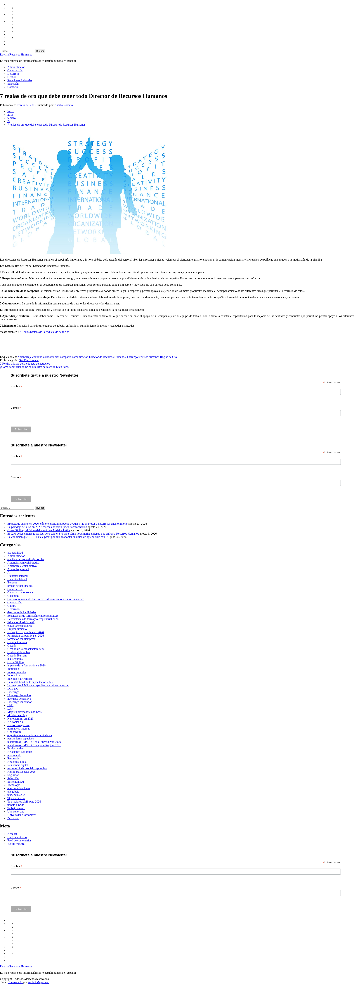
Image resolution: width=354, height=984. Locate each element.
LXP (10, 708)
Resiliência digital (17, 765)
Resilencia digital (17, 761)
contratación (14, 602)
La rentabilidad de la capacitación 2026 (30, 682)
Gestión (11, 77)
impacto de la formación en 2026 (26, 665)
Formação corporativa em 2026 (25, 632)
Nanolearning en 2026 (20, 718)
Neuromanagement (18, 725)
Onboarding (14, 731)
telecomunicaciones (18, 788)
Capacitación (14, 70)
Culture (11, 605)
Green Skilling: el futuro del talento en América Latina (38, 530)
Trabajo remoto (16, 808)
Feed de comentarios (19, 840)
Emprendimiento (17, 628)
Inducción (13, 668)
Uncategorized (15, 811)
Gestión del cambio (18, 652)
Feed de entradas (17, 837)
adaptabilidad (15, 552)
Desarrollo (13, 73)
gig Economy (15, 658)
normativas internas (18, 728)
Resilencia (13, 758)
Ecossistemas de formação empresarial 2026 (32, 619)
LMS (10, 705)
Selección (13, 83)
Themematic (15, 982)
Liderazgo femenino (19, 695)
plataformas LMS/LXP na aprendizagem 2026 (34, 745)
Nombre (16, 386)
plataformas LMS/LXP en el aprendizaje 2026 (34, 741)
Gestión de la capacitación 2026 (25, 648)
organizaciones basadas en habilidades (29, 735)
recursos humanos (148, 356)
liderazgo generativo (19, 698)
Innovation (13, 675)
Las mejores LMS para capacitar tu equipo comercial (38, 685)
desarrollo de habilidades (21, 612)
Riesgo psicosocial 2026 (21, 771)
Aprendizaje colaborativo (22, 565)
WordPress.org (16, 843)
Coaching (13, 595)
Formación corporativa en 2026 (25, 635)
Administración (16, 67)
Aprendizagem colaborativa (23, 562)
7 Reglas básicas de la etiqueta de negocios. (25, 363)
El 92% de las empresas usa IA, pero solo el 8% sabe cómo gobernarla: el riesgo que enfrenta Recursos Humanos (73, 533)
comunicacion (80, 356)
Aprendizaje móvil (18, 569)
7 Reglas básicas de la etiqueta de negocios (44, 331)
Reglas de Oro (168, 356)
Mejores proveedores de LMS (24, 711)
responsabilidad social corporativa (27, 768)
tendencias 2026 (16, 794)
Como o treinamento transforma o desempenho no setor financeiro (45, 599)
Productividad (15, 748)
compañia (65, 356)
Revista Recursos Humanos (16, 54)
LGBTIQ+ (13, 688)
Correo (16, 408)
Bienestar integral (17, 575)
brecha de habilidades (19, 585)
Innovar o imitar (16, 672)
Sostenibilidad (15, 781)
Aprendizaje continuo (29, 356)
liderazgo (132, 356)
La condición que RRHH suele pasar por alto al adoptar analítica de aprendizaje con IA (58, 536)
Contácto (12, 87)
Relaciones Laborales (19, 80)
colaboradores (51, 356)
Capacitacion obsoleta (20, 592)
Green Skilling (15, 662)
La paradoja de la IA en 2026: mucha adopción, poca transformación (47, 527)
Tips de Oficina (16, 798)
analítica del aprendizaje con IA (25, 559)
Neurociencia (15, 721)
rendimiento (14, 755)
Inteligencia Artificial (19, 678)
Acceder (12, 833)
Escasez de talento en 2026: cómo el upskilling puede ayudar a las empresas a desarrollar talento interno (67, 523)
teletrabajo (13, 791)
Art (9, 572)
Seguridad (13, 775)
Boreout (12, 582)
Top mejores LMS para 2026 (24, 801)
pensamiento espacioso (20, 738)
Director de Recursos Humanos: (107, 356)
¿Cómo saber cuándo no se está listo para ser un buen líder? (34, 366)
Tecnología (13, 784)
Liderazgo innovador (19, 702)
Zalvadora (13, 818)
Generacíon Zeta (17, 642)
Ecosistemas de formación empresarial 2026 (32, 615)
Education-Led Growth (20, 622)
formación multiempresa (21, 638)
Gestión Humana (29, 360)
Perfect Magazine (38, 982)
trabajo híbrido (15, 804)
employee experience (19, 625)
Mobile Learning (17, 715)
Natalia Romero (63, 105)
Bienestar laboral (17, 579)
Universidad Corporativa (21, 814)
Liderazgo (13, 692)
